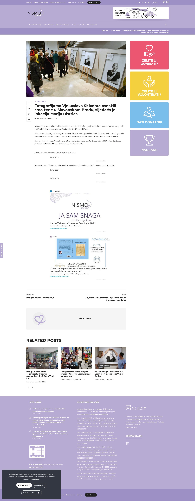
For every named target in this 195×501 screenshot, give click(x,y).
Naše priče (48, 25)
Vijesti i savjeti (78, 25)
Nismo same (39, 119)
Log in (155, 2)
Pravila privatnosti (58, 2)
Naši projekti (35, 25)
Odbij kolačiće (38, 485)
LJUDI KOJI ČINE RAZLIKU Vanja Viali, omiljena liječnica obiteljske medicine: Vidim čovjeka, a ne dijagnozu (50, 434)
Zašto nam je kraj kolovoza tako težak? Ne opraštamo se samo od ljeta (48, 410)
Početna (105, 30)
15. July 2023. (109, 380)
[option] (42, 365)
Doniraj (81, 2)
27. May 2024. (41, 382)
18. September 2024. (77, 380)
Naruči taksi (94, 2)
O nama (29, 2)
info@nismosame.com (99, 414)
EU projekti (92, 25)
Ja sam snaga (115, 30)
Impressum (72, 2)
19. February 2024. (50, 119)
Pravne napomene (41, 2)
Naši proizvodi (62, 25)
